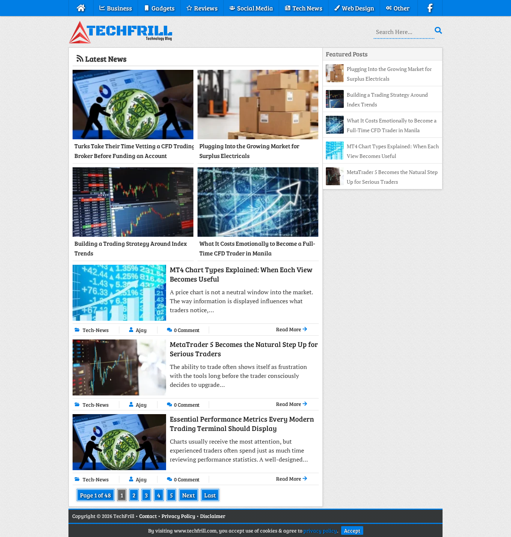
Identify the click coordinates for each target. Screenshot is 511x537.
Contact (148, 515)
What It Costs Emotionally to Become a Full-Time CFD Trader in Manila (257, 248)
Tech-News (95, 329)
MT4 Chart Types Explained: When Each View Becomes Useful (241, 274)
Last (210, 495)
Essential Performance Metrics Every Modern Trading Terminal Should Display (242, 423)
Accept (352, 530)
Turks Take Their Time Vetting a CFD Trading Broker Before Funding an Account (134, 150)
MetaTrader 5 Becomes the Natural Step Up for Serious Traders (244, 348)
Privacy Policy (178, 515)
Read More (289, 329)
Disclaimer (212, 515)
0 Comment (186, 329)
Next (188, 495)
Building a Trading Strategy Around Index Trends (130, 248)
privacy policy (320, 530)
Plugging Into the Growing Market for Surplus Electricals (249, 150)
